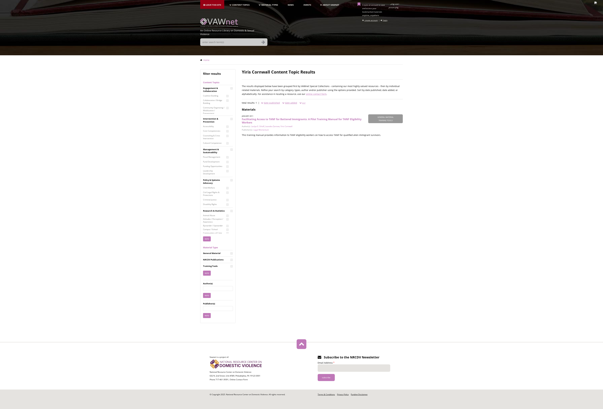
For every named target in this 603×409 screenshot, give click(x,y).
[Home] (219, 26)
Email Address (325, 362)
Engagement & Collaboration (210, 90)
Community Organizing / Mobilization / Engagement (213, 110)
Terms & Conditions (326, 394)
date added (291, 102)
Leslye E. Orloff (257, 126)
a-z (303, 102)
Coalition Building (210, 95)
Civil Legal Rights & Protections (211, 193)
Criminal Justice (210, 199)
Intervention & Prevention (210, 120)
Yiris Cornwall (286, 126)
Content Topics (241, 4)
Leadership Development (209, 172)
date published (272, 102)
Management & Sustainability (211, 151)
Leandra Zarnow (272, 126)
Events (307, 4)
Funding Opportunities (212, 166)
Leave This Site (213, 4)
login (385, 20)
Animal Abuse (209, 215)
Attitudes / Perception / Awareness (213, 220)
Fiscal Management (211, 157)
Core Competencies (211, 131)
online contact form (316, 94)
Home (206, 60)
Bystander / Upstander (213, 225)
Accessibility (208, 126)
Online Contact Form (239, 379)
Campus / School (210, 229)
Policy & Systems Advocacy (211, 181)
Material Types (269, 4)
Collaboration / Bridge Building (212, 101)
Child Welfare (209, 187)
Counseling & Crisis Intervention (211, 137)
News (291, 4)
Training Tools (210, 266)
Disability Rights (210, 204)
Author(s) (208, 283)
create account (371, 20)
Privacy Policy (343, 394)
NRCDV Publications (213, 259)
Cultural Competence (212, 143)
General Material (211, 253)
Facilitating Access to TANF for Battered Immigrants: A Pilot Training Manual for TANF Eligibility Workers (301, 120)
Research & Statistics (214, 210)
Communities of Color (212, 233)
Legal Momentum (261, 129)
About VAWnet (331, 4)
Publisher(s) (209, 303)
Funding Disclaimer (359, 394)
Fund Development (211, 161)
